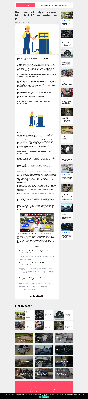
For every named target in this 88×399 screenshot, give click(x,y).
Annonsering (44, 5)
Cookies (56, 5)
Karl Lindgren (64, 214)
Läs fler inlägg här (37, 296)
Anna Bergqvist (65, 118)
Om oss (51, 5)
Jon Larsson (29, 22)
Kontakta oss (63, 5)
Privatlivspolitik (46, 397)
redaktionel (56, 22)
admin (63, 21)
